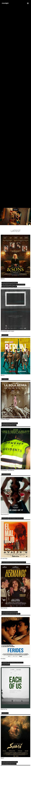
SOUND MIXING (5, 286)
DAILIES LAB (5, 518)
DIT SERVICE (5, 379)
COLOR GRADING (6, 282)
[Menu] (28, 3)
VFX (15, 286)
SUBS (12, 286)
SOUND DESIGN (21, 284)
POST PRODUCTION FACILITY (9, 284)
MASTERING (14, 282)
